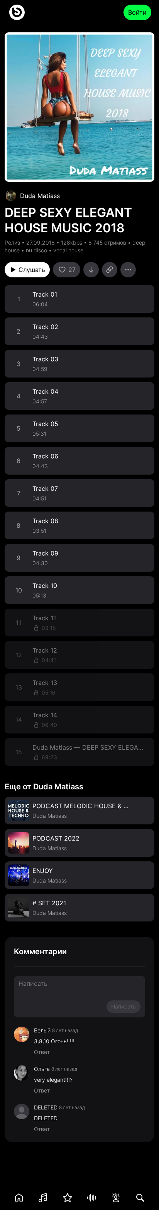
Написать (123, 1006)
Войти (137, 12)
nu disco (36, 250)
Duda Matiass (40, 196)
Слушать (32, 270)
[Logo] (17, 12)
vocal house (68, 250)
